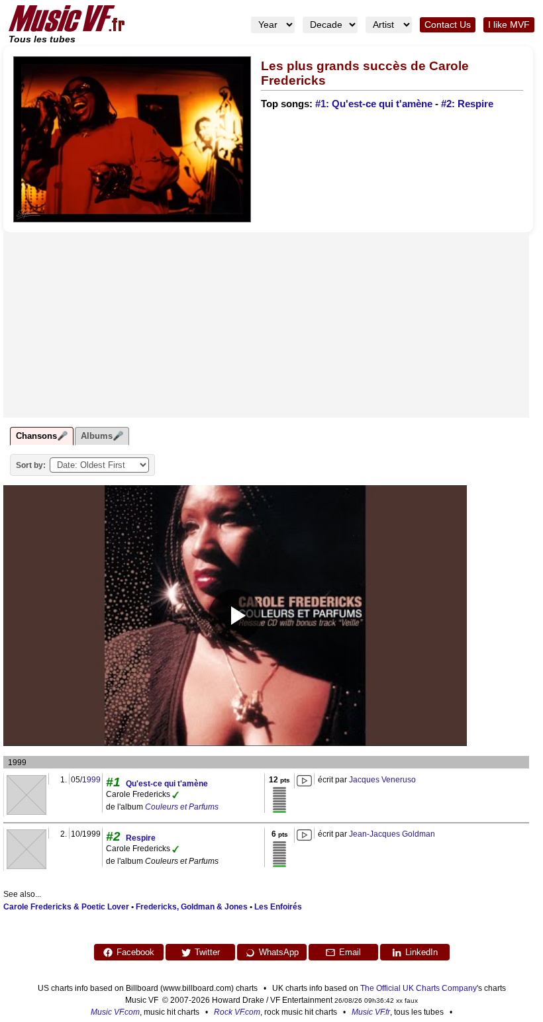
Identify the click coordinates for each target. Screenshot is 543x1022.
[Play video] (235, 615)
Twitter (207, 952)
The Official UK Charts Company (418, 988)
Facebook (135, 952)
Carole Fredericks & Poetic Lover (66, 906)
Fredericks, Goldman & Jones (192, 906)
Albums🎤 (102, 436)
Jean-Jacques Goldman (392, 834)
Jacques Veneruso (382, 779)
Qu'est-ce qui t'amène (167, 783)
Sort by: (31, 465)
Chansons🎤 (42, 436)
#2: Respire (467, 104)
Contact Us (447, 25)
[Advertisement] (266, 325)
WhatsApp (279, 952)
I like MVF (509, 25)
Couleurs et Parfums (182, 807)
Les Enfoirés (278, 906)
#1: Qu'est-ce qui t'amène (373, 104)
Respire (141, 838)
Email (350, 952)
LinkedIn (421, 952)
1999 (91, 779)
